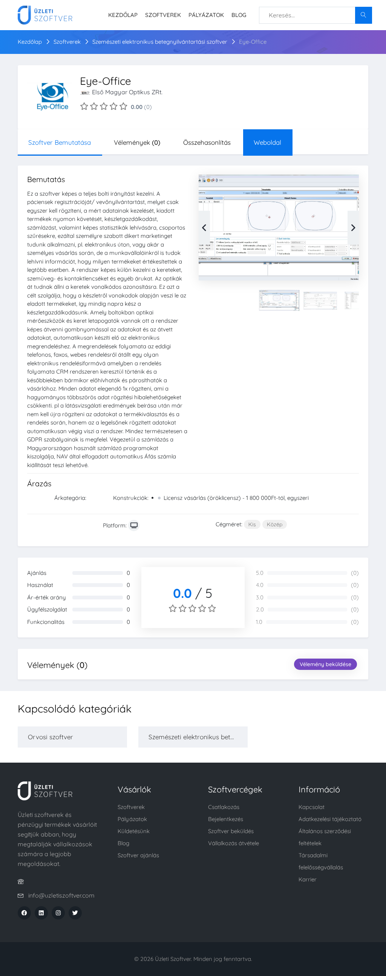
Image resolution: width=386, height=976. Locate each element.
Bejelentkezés (225, 819)
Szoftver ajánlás (138, 855)
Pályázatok (206, 14)
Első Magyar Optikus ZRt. (127, 92)
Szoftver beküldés (231, 831)
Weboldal (267, 142)
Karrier (308, 879)
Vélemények (137, 142)
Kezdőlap (123, 14)
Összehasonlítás (207, 142)
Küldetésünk (134, 831)
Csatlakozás (223, 807)
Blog (238, 14)
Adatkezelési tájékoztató (330, 819)
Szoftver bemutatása (59, 142)
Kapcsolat (312, 807)
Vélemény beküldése (325, 664)
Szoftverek (163, 14)
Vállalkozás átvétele (233, 843)
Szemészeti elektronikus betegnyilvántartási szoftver (160, 41)
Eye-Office (253, 41)
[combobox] (315, 15)
